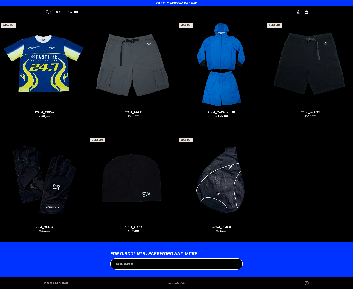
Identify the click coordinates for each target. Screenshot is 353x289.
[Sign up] (237, 264)
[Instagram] (306, 283)
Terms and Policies (176, 283)
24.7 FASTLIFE (60, 283)
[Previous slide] (5, 65)
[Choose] (170, 103)
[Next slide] (82, 65)
